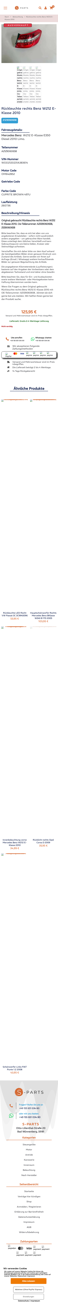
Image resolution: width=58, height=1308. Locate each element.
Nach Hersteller (29, 1175)
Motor (29, 1149)
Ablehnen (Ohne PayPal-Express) (28, 1289)
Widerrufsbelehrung (29, 1232)
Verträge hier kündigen (29, 1196)
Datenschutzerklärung (29, 1217)
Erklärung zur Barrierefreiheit (29, 1211)
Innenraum (29, 1165)
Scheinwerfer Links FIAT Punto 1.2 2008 (15, 1068)
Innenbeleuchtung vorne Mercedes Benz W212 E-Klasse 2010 (15, 842)
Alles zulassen (28, 1281)
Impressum (29, 1222)
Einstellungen (28, 1297)
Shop (29, 1201)
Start (7, 17)
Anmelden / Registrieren (29, 1206)
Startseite (29, 1191)
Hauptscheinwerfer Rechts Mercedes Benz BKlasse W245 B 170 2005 (43, 615)
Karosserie (29, 1159)
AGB (29, 1227)
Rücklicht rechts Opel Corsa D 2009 (43, 841)
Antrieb (29, 1154)
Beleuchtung (18, 17)
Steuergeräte (29, 1144)
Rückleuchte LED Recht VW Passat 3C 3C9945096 (15, 614)
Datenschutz (23, 1301)
